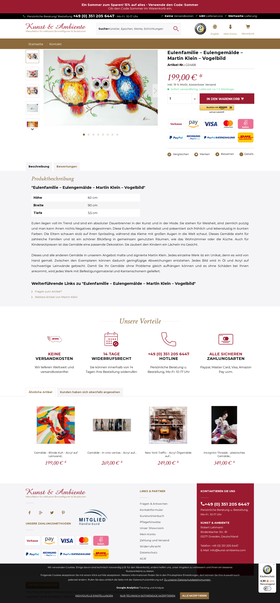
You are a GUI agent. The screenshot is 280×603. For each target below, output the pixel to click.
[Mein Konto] (230, 27)
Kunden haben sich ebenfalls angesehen (90, 392)
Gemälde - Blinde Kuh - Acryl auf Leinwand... (56, 454)
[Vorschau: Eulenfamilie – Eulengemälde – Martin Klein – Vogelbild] (32, 56)
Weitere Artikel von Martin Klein (56, 297)
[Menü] (274, 565)
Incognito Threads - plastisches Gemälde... (224, 454)
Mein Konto (148, 534)
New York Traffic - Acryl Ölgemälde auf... (168, 454)
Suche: (103, 28)
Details (249, 154)
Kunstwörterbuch (152, 516)
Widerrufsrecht (150, 546)
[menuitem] (139, 28)
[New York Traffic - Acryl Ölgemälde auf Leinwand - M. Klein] (168, 425)
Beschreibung (39, 166)
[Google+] (41, 513)
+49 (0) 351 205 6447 (93, 16)
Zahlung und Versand (154, 540)
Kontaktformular (151, 510)
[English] (215, 27)
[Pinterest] (63, 513)
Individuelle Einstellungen (94, 595)
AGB (143, 558)
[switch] (267, 588)
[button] (217, 109)
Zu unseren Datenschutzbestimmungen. (187, 579)
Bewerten (227, 154)
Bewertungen (67, 166)
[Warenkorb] (248, 27)
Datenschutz (148, 552)
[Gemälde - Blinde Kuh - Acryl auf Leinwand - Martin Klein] (55, 425)
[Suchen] (176, 28)
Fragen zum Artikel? (48, 291)
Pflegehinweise (150, 522)
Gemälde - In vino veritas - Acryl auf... (112, 452)
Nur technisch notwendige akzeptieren (147, 595)
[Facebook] (29, 513)
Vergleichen (180, 154)
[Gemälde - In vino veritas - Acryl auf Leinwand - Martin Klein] (112, 425)
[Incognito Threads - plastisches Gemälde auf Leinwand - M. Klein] (224, 425)
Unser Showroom (152, 528)
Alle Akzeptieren (194, 595)
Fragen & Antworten (154, 503)
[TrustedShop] (200, 28)
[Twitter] (52, 513)
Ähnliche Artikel (40, 392)
